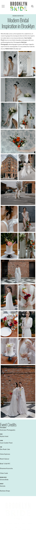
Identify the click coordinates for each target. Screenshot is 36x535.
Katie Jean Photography (7, 430)
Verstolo (2, 486)
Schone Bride (4, 479)
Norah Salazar (4, 459)
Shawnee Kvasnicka (6, 468)
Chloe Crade (4, 473)
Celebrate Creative (26, 529)
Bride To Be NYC (5, 463)
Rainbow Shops (5, 491)
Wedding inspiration (18, 16)
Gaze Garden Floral (6, 443)
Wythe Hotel (9, 49)
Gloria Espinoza (5, 454)
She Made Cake (5, 449)
